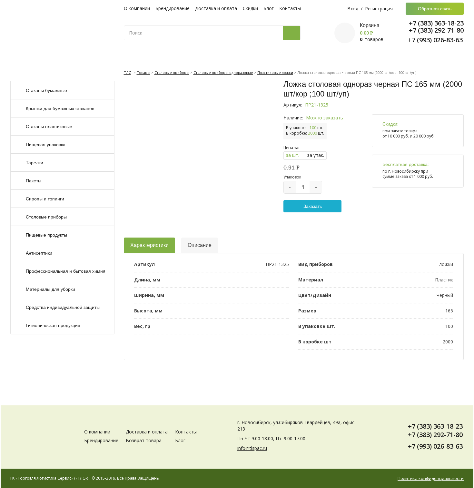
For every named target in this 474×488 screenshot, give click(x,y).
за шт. (292, 155)
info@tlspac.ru (252, 448)
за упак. (315, 155)
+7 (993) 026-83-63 (435, 40)
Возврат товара (144, 440)
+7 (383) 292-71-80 (436, 30)
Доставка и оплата (216, 8)
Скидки (250, 8)
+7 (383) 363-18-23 (436, 23)
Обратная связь (434, 8)
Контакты (290, 8)
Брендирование (172, 8)
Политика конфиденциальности (431, 478)
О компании (137, 8)
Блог (268, 8)
